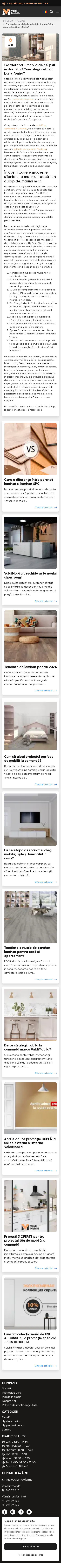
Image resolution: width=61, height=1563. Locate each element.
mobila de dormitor (22, 99)
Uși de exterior (11, 1421)
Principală (8, 21)
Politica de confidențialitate (20, 1405)
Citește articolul (43, 507)
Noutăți (21, 21)
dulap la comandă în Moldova (30, 149)
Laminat (7, 1429)
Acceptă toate (30, 1547)
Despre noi (9, 1401)
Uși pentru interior (13, 1425)
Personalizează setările (30, 1555)
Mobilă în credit (11, 1397)
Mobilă (6, 1417)
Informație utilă (11, 1393)
